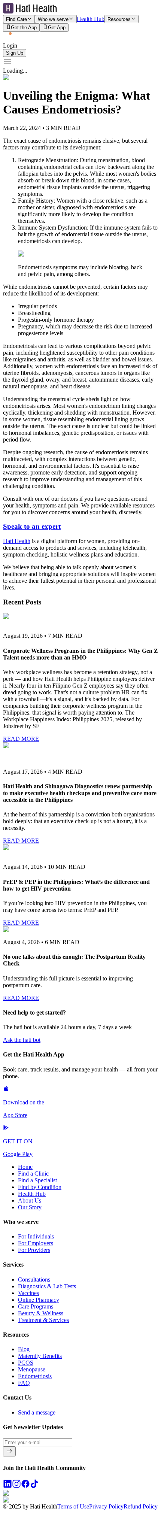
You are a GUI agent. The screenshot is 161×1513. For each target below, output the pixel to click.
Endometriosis (35, 1376)
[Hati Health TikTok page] (34, 1486)
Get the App (24, 28)
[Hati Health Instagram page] (16, 1486)
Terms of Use (73, 1506)
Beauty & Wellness (40, 1313)
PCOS (25, 1362)
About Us (29, 1200)
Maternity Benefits (40, 1356)
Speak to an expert (32, 526)
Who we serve (53, 19)
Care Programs (35, 1306)
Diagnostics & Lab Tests (47, 1286)
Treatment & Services (43, 1320)
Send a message (36, 1412)
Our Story (30, 1207)
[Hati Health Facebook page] (25, 1486)
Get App (57, 28)
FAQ (24, 1383)
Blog (24, 1349)
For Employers (35, 1243)
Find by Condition (39, 1187)
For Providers (34, 1250)
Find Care (16, 19)
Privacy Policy (106, 1506)
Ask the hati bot (21, 1040)
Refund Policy (141, 1506)
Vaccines (28, 1293)
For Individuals (36, 1236)
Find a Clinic (33, 1173)
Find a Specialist (37, 1180)
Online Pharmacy (38, 1300)
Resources (119, 19)
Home (25, 1167)
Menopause (31, 1369)
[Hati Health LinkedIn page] (7, 1486)
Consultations (34, 1279)
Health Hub (90, 19)
